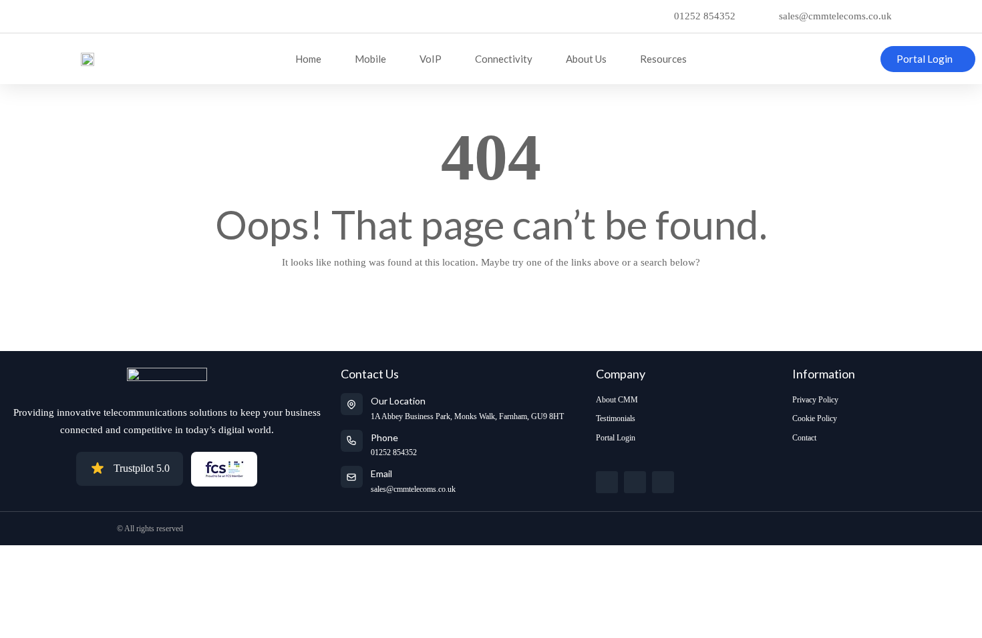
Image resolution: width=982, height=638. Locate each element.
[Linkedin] (663, 482)
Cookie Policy (814, 418)
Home (308, 59)
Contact (804, 437)
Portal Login (615, 437)
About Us (586, 59)
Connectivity (503, 59)
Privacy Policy (815, 399)
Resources (663, 59)
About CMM (617, 399)
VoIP (431, 59)
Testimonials (615, 418)
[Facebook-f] (635, 482)
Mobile (370, 59)
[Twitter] (607, 482)
